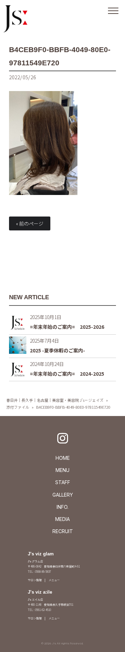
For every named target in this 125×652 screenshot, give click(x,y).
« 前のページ (29, 223)
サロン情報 (35, 580)
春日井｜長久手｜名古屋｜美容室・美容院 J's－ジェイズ (54, 400)
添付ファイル (17, 407)
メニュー (54, 580)
